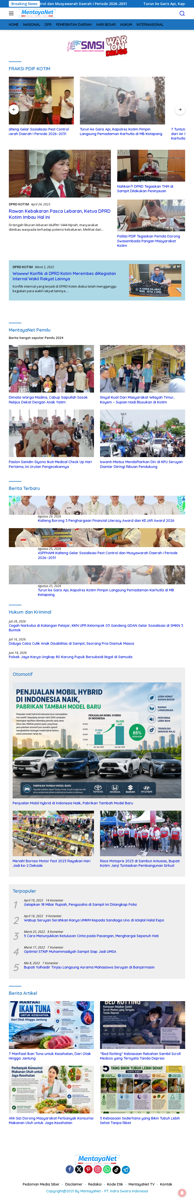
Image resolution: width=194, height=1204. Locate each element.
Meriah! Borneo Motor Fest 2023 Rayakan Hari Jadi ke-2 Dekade (51, 863)
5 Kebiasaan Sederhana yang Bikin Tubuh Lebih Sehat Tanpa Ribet (140, 1120)
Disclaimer (74, 1184)
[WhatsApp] (107, 1169)
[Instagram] (98, 1169)
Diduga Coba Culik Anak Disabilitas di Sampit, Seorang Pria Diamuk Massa (71, 643)
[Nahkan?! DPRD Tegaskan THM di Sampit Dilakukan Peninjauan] (151, 166)
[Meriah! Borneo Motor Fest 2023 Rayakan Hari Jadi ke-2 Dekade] (53, 833)
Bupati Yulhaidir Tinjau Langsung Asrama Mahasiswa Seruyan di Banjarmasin (89, 967)
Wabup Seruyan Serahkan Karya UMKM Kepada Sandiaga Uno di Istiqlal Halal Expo (94, 920)
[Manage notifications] (182, 1193)
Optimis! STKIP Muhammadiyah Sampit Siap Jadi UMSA (70, 951)
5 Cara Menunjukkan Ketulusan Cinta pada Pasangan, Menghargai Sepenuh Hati (91, 936)
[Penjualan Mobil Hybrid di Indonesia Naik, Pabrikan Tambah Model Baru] (97, 740)
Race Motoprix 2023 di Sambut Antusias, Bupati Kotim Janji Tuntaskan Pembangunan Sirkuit (140, 863)
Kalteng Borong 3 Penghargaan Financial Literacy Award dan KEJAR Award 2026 (106, 520)
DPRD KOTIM (19, 204)
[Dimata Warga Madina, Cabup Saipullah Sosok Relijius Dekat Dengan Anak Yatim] (51, 369)
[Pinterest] (88, 1169)
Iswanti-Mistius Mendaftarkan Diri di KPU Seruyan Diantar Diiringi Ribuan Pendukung (141, 464)
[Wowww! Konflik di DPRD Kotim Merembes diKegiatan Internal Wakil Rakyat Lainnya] (155, 280)
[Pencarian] (182, 13)
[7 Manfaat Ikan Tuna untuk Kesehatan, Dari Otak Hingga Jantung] (51, 1025)
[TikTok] (116, 1170)
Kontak (166, 1184)
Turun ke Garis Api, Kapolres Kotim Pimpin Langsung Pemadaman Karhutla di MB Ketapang (50, 131)
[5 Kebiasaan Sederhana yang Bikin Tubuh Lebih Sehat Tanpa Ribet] (142, 1089)
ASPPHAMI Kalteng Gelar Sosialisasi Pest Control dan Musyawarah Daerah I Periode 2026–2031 (108, 555)
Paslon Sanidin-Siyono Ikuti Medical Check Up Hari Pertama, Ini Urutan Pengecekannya (50, 464)
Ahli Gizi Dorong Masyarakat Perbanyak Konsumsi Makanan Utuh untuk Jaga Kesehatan (51, 1120)
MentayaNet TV (142, 1184)
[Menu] (12, 13)
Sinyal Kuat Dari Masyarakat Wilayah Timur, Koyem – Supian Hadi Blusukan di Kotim (137, 399)
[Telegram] (126, 1170)
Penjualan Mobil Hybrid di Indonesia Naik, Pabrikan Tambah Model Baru (73, 803)
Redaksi (95, 1184)
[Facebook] (70, 1169)
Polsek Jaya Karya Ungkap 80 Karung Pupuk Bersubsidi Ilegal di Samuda (70, 657)
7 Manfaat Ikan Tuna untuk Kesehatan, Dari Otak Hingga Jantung (50, 1056)
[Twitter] (79, 1169)
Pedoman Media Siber (41, 1184)
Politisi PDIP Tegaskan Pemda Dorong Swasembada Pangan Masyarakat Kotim (148, 241)
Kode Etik (115, 1184)
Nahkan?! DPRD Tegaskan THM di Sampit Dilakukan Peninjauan (145, 188)
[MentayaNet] (36, 13)
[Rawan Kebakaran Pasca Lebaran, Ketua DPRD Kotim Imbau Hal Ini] (60, 174)
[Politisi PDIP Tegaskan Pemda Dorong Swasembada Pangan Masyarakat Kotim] (151, 215)
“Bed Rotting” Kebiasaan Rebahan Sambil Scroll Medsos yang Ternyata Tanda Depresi (140, 1056)
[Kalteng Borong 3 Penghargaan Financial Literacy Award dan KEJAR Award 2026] (97, 505)
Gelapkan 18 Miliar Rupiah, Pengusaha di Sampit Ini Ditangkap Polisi (80, 904)
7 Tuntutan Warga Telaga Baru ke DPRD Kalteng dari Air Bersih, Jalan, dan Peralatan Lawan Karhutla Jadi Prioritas (140, 134)
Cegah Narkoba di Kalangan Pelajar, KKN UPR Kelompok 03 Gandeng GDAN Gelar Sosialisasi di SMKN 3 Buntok (96, 627)
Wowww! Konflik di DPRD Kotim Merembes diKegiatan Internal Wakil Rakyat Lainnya (64, 276)
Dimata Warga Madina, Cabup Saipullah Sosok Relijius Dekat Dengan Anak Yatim (48, 399)
